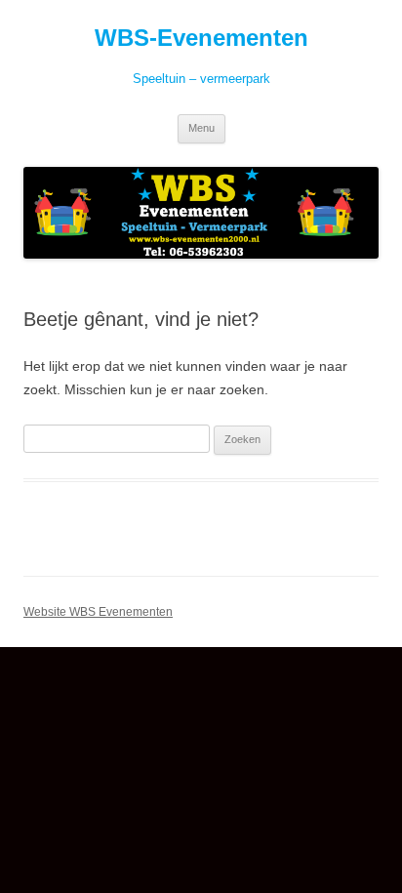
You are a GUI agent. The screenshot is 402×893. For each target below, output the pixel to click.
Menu (201, 128)
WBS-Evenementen (201, 37)
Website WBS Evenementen (98, 612)
